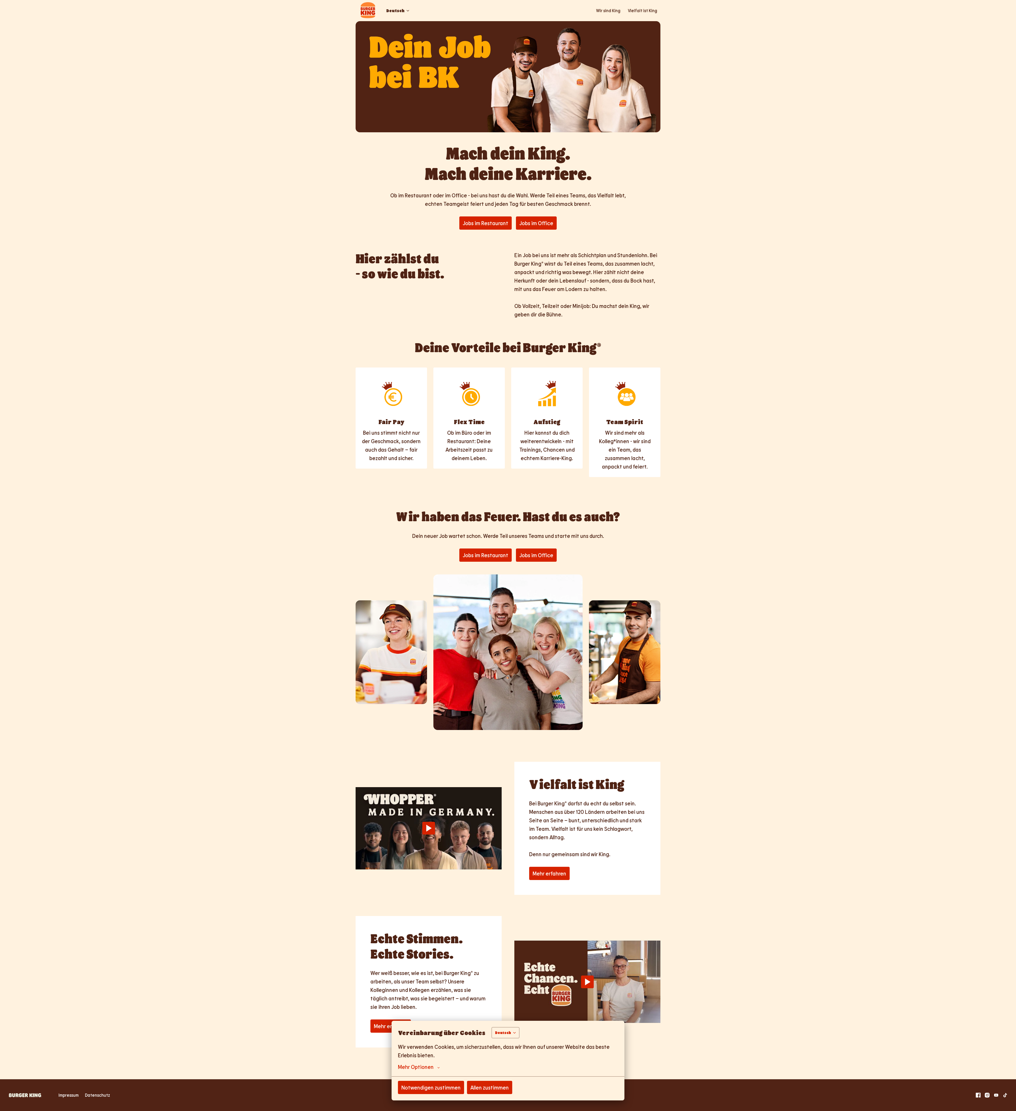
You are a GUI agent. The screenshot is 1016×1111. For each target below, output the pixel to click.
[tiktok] (1005, 1095)
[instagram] (987, 1095)
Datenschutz (97, 1095)
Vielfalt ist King (642, 10)
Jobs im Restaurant (485, 223)
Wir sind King (608, 10)
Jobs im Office (536, 223)
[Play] (428, 828)
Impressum (68, 1095)
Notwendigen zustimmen (431, 1087)
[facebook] (978, 1095)
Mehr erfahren (549, 873)
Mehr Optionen (416, 1067)
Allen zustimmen (489, 1087)
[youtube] (996, 1095)
